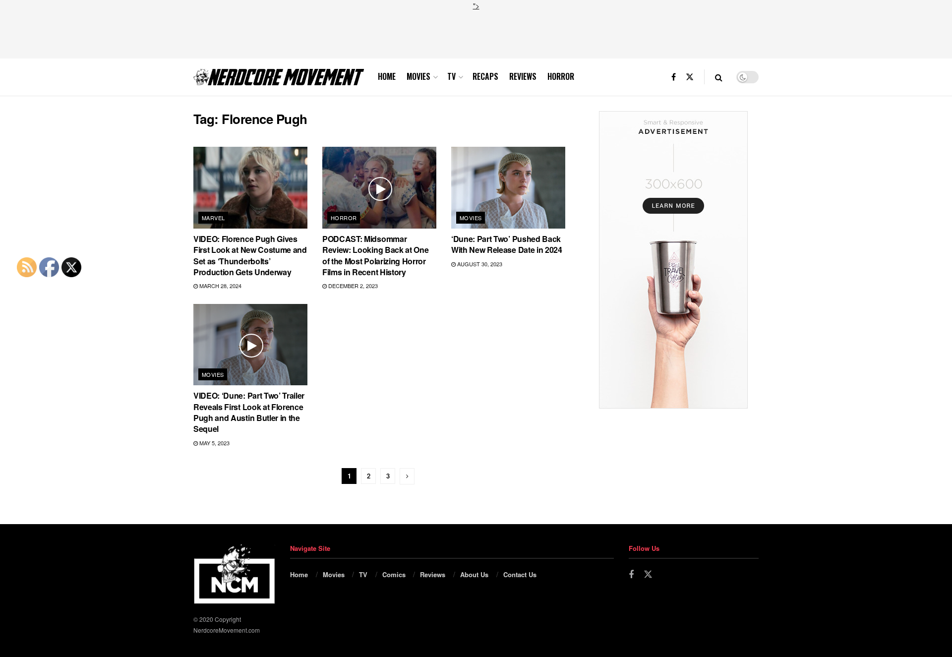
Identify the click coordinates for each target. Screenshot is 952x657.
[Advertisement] (476, 33)
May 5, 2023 (214, 443)
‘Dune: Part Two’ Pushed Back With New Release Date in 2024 (506, 244)
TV (451, 76)
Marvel (213, 218)
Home (387, 76)
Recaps (485, 76)
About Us (474, 574)
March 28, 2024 (219, 286)
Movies (418, 76)
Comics (394, 574)
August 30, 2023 (479, 264)
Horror (560, 76)
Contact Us (519, 574)
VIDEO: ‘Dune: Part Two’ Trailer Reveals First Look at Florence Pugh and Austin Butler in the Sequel (248, 412)
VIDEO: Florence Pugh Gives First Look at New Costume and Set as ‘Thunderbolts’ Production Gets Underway (250, 255)
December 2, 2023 (352, 286)
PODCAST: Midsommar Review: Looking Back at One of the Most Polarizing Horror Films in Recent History (375, 255)
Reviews (522, 76)
